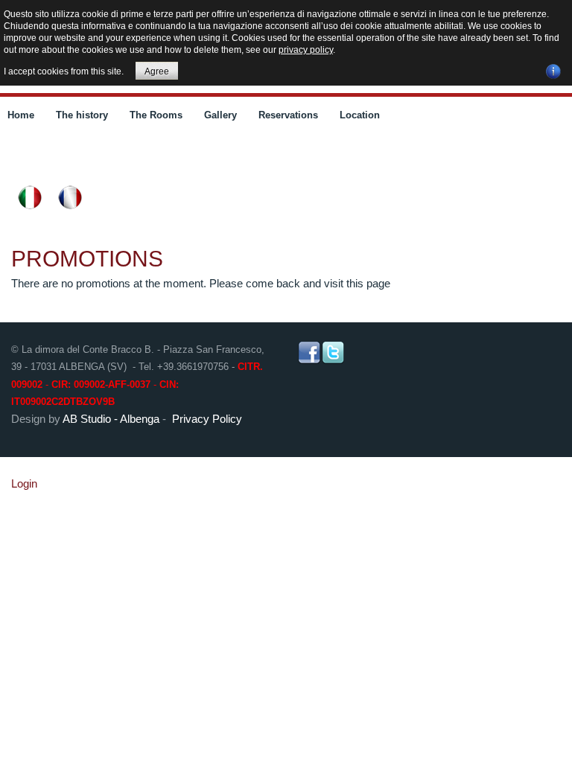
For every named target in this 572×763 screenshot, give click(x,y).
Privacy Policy (207, 418)
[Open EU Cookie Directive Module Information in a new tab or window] (553, 69)
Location (360, 115)
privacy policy (306, 50)
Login (24, 483)
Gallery (220, 115)
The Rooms (156, 115)
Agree (156, 71)
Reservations (288, 115)
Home (20, 115)
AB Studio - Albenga (111, 418)
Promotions (87, 258)
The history (82, 115)
